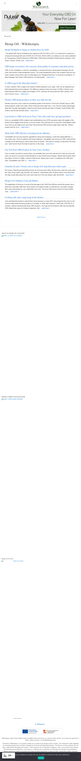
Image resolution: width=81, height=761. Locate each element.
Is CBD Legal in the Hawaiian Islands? (21, 83)
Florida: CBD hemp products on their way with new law (28, 99)
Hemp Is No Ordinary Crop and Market (21, 180)
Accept (41, 758)
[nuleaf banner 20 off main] (40, 21)
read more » (30, 60)
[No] (78, 756)
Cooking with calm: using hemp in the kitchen (24, 197)
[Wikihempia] (40, 5)
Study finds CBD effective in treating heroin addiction (27, 133)
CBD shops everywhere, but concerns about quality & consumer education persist (39, 66)
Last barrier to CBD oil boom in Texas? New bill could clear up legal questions (38, 116)
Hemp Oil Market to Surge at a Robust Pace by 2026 (27, 49)
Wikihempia (41, 724)
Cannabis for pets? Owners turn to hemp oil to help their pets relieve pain (35, 166)
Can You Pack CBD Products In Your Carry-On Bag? (27, 149)
